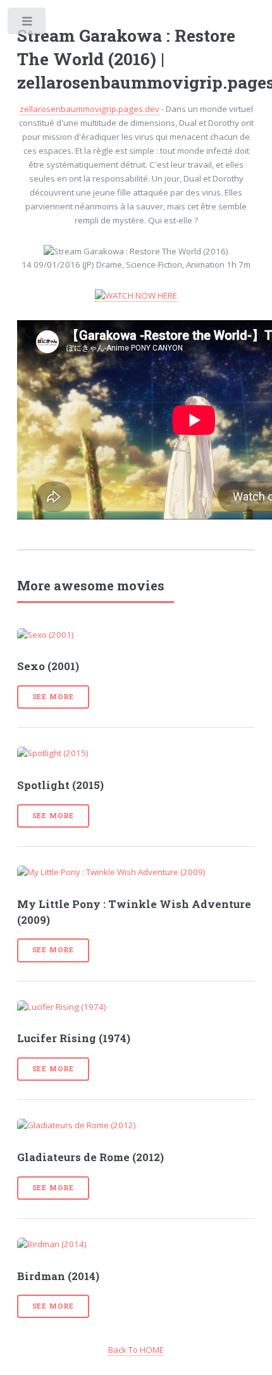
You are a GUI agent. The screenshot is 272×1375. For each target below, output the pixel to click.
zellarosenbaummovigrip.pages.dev (89, 109)
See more (53, 696)
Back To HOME (136, 1349)
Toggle (27, 23)
